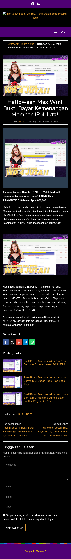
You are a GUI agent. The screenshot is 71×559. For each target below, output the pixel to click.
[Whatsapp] (32, 342)
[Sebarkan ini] (6, 342)
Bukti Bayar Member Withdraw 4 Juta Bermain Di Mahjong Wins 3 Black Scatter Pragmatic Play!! (46, 397)
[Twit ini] (12, 342)
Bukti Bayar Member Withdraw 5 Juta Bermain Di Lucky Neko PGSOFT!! (46, 362)
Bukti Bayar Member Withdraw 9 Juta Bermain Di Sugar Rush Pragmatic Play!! (46, 380)
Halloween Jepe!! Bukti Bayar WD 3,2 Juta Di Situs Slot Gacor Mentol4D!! (53, 429)
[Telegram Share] (25, 342)
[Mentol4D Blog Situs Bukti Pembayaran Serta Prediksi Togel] (35, 15)
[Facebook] (33, 4)
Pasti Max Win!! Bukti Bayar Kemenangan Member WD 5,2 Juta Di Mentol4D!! (18, 429)
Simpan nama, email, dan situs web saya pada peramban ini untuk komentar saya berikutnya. (30, 517)
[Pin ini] (19, 342)
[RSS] (38, 4)
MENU (62, 32)
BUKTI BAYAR (26, 414)
